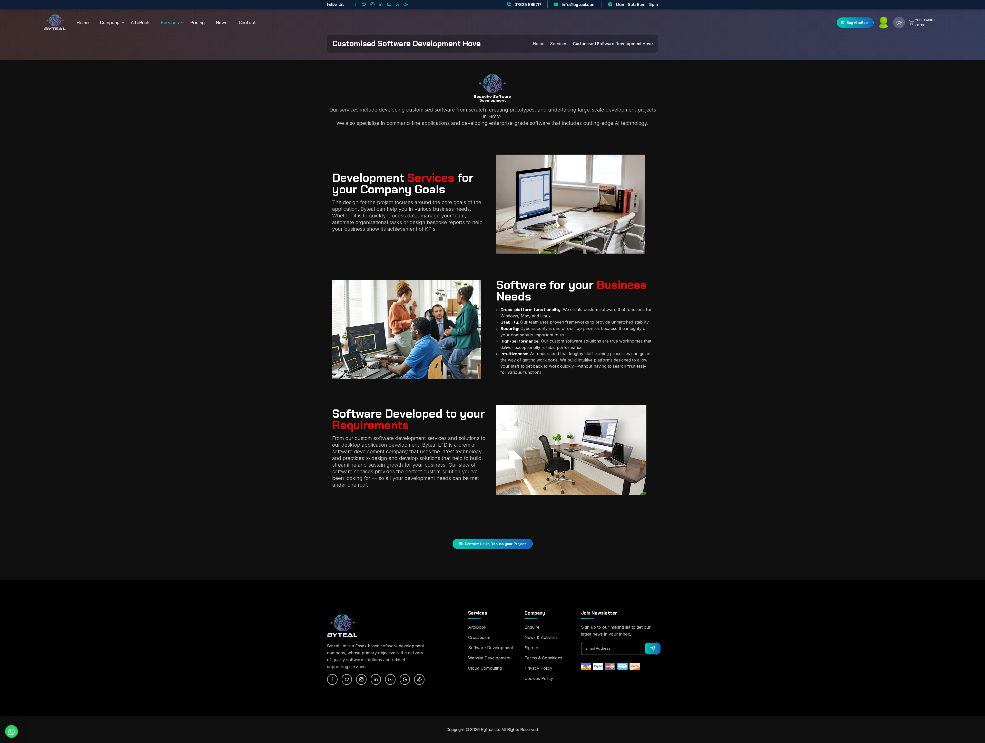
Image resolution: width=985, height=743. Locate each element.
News (222, 22)
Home (83, 22)
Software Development (490, 647)
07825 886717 (527, 4)
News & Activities (541, 637)
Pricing (197, 22)
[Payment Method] (586, 666)
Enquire (532, 627)
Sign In (531, 647)
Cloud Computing (485, 668)
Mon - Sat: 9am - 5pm (636, 4)
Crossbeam (479, 637)
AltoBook (140, 22)
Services (170, 22)
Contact (247, 22)
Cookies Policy (539, 678)
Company (110, 22)
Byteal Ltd (490, 729)
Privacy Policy (538, 668)
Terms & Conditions (543, 657)
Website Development (489, 657)
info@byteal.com (578, 4)
